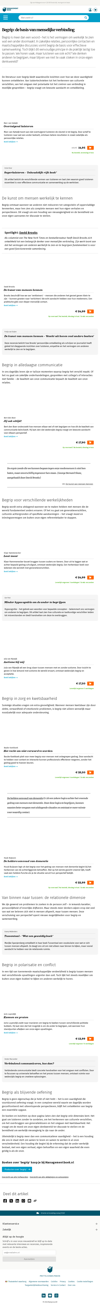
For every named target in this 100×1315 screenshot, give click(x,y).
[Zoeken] (86, 17)
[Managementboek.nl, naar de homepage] (10, 11)
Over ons (71, 1285)
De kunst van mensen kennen (79, 484)
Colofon (54, 1281)
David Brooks (28, 232)
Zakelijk (7, 1229)
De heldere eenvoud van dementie (25, 798)
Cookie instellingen (85, 1281)
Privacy (63, 1281)
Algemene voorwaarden (39, 1281)
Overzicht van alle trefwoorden (15, 1177)
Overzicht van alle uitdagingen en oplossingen (49, 1177)
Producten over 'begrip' (16, 1169)
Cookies (71, 1281)
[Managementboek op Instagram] (56, 1295)
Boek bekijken (9, 142)
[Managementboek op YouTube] (50, 1295)
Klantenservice (11, 1223)
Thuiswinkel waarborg (17, 1281)
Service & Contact (58, 1285)
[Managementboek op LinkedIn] (44, 1295)
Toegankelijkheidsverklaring (36, 1285)
